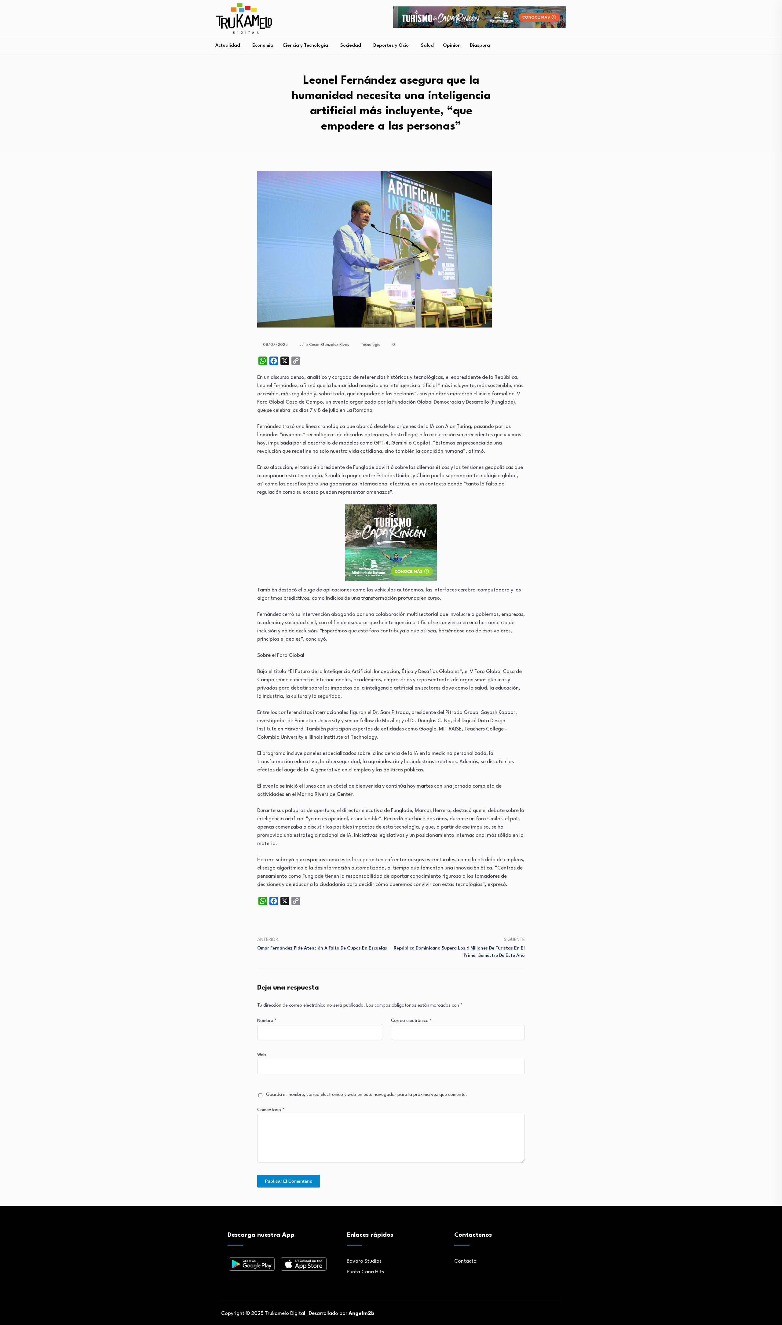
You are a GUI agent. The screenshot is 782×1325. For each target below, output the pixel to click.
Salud (427, 45)
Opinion (452, 45)
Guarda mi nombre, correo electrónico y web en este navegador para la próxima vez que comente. (366, 1095)
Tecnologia (371, 345)
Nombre (266, 1021)
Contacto (465, 1261)
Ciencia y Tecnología (305, 45)
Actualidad (227, 45)
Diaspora (480, 45)
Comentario (270, 1110)
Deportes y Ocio (391, 45)
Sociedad (350, 45)
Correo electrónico (411, 1021)
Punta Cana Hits (365, 1272)
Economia (262, 45)
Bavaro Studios (364, 1261)
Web (261, 1055)
